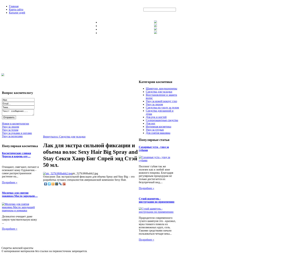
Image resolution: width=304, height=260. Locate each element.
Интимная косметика (158, 126)
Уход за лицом (154, 104)
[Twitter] (49, 184)
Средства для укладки (159, 91)
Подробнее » (9, 182)
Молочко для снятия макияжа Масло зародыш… (20, 194)
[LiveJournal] (60, 184)
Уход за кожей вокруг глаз (161, 101)
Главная (13, 6)
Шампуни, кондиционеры (161, 88)
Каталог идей (17, 12)
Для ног (150, 123)
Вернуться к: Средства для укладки (64, 136)
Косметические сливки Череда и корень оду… (16, 155)
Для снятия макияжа (158, 132)
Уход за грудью (155, 129)
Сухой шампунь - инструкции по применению (156, 200)
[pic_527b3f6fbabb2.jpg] (57, 173)
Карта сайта (16, 9)
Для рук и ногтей (156, 117)
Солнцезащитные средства (162, 120)
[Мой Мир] (57, 184)
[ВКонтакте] (46, 184)
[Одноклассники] (53, 184)
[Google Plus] (64, 184)
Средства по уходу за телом (162, 107)
